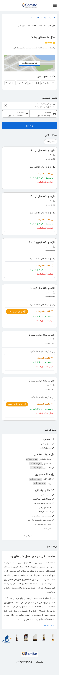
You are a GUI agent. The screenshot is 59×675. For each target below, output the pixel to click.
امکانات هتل (31, 25)
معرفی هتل (52, 25)
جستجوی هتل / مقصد (44, 104)
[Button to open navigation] (55, 5)
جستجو (29, 125)
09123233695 (24, 662)
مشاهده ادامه (49, 625)
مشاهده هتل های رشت (41, 17)
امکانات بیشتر (31, 535)
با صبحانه (51, 141)
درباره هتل (22, 25)
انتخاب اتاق (42, 25)
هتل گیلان (8, 598)
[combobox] (29, 113)
